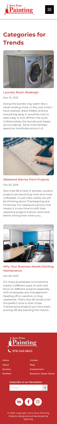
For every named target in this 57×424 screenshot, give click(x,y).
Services (6, 369)
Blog (32, 364)
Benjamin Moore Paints (42, 373)
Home (5, 360)
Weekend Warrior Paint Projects (26, 179)
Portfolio (6, 373)
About (5, 364)
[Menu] (49, 9)
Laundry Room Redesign (21, 92)
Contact (34, 360)
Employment (37, 369)
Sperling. (28, 419)
